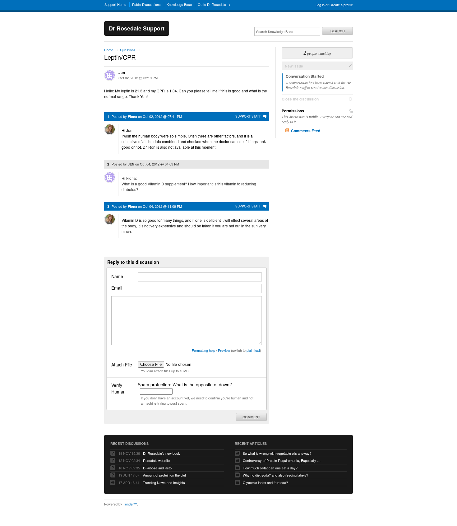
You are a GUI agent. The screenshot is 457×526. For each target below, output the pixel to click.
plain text (253, 350)
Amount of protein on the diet (164, 474)
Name (117, 276)
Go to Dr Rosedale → (214, 4)
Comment (251, 417)
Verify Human (118, 388)
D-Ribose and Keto (157, 467)
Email (116, 288)
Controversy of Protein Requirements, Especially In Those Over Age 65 (282, 460)
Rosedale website (156, 460)
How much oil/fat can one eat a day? (270, 467)
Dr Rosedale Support (136, 28)
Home (108, 49)
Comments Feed (305, 130)
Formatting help (203, 350)
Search (337, 31)
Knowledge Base (179, 4)
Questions (128, 49)
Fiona (132, 116)
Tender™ (130, 503)
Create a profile (341, 4)
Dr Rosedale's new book (161, 453)
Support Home (115, 4)
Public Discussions (146, 4)
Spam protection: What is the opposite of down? (185, 384)
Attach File (121, 364)
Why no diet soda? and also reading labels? (275, 474)
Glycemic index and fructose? (265, 482)
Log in (320, 4)
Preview (224, 350)
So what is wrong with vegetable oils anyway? (277, 453)
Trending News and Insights (164, 482)
